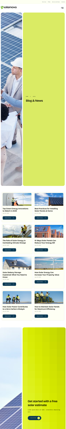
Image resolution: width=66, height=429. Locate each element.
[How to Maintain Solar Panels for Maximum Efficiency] (49, 297)
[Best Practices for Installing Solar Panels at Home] (49, 199)
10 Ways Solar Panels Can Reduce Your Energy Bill (45, 241)
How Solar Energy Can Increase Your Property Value (47, 273)
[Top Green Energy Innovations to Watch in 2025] (17, 199)
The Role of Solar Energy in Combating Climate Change (14, 241)
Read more (33, 417)
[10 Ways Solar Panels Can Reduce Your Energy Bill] (49, 231)
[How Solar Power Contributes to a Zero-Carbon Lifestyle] (17, 297)
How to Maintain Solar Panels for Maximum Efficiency (47, 308)
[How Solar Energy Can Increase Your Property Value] (49, 263)
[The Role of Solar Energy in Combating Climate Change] (17, 231)
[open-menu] (62, 8)
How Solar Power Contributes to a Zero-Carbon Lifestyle (15, 308)
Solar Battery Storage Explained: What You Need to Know (15, 274)
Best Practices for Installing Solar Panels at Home (46, 210)
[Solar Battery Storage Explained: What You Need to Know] (17, 263)
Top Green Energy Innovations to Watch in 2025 (15, 210)
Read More (8, 217)
